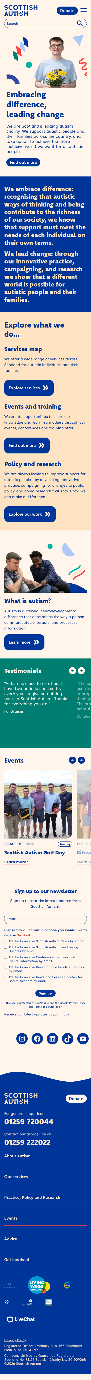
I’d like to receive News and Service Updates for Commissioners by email (45, 979)
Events (10, 1218)
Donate (67, 10)
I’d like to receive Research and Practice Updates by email (46, 969)
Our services (16, 1176)
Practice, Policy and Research (32, 1197)
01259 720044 (28, 1121)
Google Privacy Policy (72, 1003)
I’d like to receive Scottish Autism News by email (46, 941)
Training (65, 844)
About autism (17, 1155)
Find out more (23, 162)
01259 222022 (27, 1142)
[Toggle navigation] (83, 11)
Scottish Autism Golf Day (34, 852)
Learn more (19, 642)
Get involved (16, 1259)
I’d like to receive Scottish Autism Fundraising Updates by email (43, 949)
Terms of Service (44, 1007)
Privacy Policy (15, 1340)
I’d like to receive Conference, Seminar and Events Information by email (42, 959)
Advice (10, 1238)
